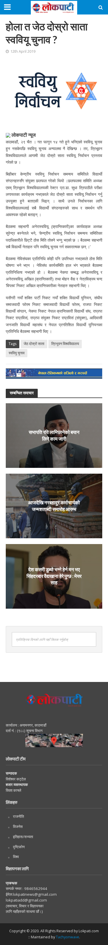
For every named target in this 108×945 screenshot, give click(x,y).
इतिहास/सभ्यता (23, 836)
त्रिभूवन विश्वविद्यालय (65, 343)
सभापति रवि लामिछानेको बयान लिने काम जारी (54, 435)
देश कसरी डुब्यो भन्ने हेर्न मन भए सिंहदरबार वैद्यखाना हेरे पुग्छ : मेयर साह (54, 576)
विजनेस (18, 826)
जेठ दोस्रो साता (34, 343)
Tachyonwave (67, 937)
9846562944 (35, 888)
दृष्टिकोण (19, 846)
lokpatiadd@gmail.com (26, 900)
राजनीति (18, 816)
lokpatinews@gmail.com (35, 894)
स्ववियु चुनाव (16, 353)
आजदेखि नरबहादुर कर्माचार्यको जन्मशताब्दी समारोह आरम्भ (54, 505)
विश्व (16, 856)
